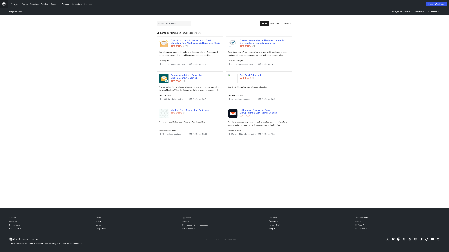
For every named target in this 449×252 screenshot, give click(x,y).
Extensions (100, 225)
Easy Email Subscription (251, 75)
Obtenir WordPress (436, 4)
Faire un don (275, 225)
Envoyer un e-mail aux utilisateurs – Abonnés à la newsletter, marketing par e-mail (262, 41)
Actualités (13, 221)
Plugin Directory (15, 12)
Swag (272, 229)
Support (185, 221)
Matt (358, 221)
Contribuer (273, 218)
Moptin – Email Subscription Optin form (190, 110)
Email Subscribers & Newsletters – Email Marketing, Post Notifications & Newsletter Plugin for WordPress (195, 41)
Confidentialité (15, 229)
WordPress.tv (188, 229)
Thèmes (99, 221)
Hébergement (14, 225)
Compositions (101, 229)
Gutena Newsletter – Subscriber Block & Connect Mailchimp (187, 76)
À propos (12, 218)
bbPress (359, 225)
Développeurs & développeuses (195, 225)
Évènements (274, 221)
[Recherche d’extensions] (188, 23)
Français (35, 239)
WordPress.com (362, 218)
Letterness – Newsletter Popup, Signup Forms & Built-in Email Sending (258, 111)
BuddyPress (361, 229)
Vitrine (98, 218)
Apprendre (186, 218)
